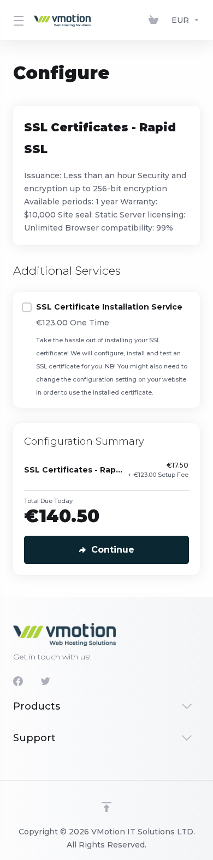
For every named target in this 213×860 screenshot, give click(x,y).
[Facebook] (18, 681)
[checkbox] (27, 307)
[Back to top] (106, 807)
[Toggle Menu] (17, 20)
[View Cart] (155, 20)
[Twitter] (45, 681)
